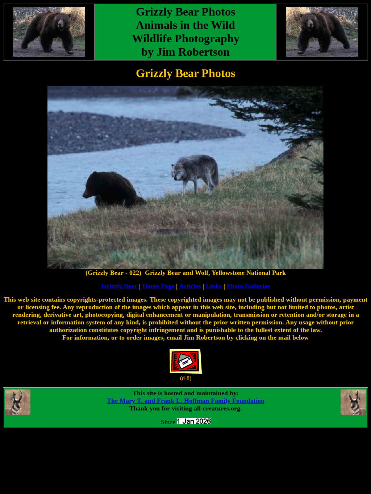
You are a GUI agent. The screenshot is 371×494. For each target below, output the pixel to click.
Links (214, 286)
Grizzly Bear (119, 286)
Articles (190, 286)
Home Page (158, 286)
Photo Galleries (248, 286)
